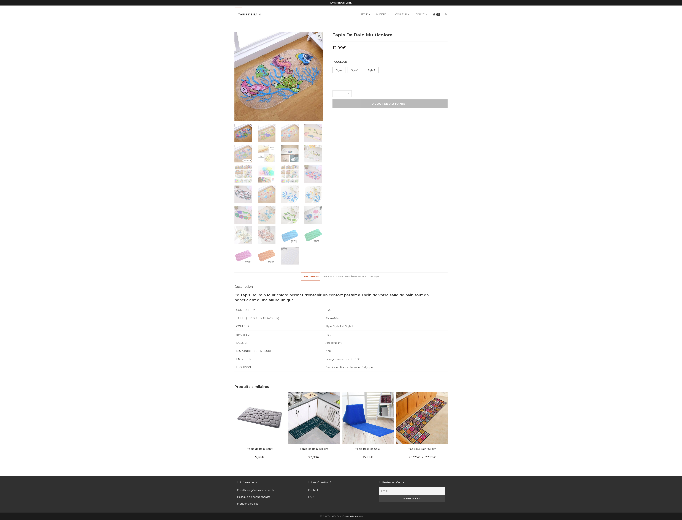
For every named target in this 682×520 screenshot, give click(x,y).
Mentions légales (247, 503)
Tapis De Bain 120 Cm (314, 449)
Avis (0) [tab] (375, 276)
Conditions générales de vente (256, 490)
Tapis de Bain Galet (260, 449)
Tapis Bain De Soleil (368, 449)
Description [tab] (310, 276)
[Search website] (446, 14)
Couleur (340, 61)
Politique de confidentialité (253, 497)
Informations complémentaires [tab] (344, 276)
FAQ (311, 497)
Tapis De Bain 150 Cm (422, 449)
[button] (319, 36)
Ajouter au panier (390, 103)
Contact (313, 490)
